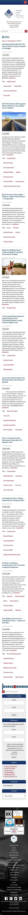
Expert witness (14, 601)
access (9, 227)
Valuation (18, 610)
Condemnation (11, 41)
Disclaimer (11, 908)
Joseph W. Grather (9, 768)
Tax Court (18, 485)
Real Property (19, 677)
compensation (7, 86)
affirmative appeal (12, 411)
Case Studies (14, 885)
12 (20, 686)
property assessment (9, 420)
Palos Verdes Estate (9, 237)
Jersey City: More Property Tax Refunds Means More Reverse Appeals (13, 380)
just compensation (8, 167)
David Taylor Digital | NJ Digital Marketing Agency (14, 911)
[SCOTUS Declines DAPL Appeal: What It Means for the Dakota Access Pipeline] (14, 122)
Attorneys (14, 857)
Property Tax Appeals (14, 867)
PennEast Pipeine (8, 172)
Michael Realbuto (9, 772)
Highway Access (8, 663)
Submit (14, 757)
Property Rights (8, 181)
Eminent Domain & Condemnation (14, 865)
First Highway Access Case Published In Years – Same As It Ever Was (13, 620)
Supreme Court (19, 181)
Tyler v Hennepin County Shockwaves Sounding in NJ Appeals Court (12, 440)
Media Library (14, 875)
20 (25, 686)
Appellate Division (8, 658)
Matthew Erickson (9, 774)
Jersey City (6, 415)
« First (3, 686)
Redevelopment (8, 369)
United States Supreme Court (11, 186)
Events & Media (14, 872)
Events (14, 882)
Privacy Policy (14, 895)
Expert (5, 601)
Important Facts (14, 855)
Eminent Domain (8, 163)
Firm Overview (14, 852)
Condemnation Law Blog (14, 887)
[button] (26, 31)
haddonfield (17, 86)
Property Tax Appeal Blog (14, 889)
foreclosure (18, 476)
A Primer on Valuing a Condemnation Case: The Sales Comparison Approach (13, 565)
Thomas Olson (8, 770)
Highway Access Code (9, 667)
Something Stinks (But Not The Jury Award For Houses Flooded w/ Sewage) (13, 46)
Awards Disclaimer (14, 845)
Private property (8, 177)
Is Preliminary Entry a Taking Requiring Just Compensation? (13, 499)
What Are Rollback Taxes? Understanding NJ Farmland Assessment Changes (12, 252)
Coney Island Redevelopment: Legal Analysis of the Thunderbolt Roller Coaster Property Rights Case (13, 319)
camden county (11, 81)
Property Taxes (7, 485)
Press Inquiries (14, 880)
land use (17, 232)
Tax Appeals (18, 429)
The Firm (14, 850)
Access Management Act (14, 653)
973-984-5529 (15, 904)
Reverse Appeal (7, 429)
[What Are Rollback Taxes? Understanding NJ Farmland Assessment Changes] (14, 267)
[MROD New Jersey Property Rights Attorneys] (14, 18)
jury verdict (6, 95)
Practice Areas (14, 862)
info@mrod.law (14, 27)
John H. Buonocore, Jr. (10, 776)
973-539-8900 (15, 25)
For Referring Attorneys (14, 860)
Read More (12, 78)
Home (4, 41)
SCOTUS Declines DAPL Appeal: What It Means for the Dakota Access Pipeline (14, 106)
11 (17, 686)
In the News (14, 877)
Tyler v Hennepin (8, 490)
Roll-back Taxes (11, 308)
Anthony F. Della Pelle (10, 766)
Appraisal (9, 596)
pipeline (18, 172)
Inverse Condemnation (10, 90)
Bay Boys (16, 227)
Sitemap (17, 908)
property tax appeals (9, 425)
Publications (14, 892)
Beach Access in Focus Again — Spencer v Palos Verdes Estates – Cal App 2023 (13, 196)
